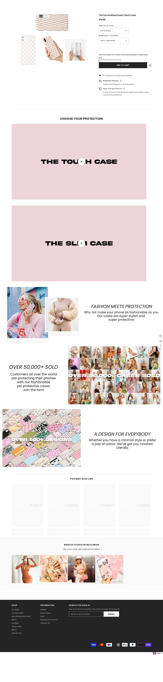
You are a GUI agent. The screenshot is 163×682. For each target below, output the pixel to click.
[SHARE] (149, 65)
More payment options (125, 71)
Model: (108, 36)
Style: (106, 26)
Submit (111, 614)
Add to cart (123, 65)
